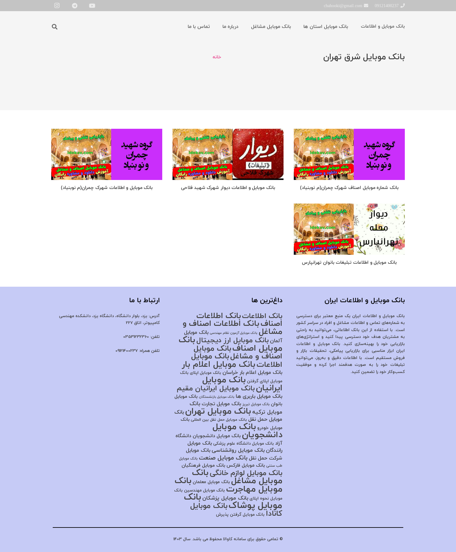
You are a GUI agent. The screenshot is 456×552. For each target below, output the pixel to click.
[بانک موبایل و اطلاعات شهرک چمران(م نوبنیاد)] (106, 132)
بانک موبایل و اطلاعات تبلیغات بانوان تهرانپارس (349, 262)
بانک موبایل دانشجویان (247, 431)
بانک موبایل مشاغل (237, 477)
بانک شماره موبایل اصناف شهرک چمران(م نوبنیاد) (349, 188)
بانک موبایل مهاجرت (228, 485)
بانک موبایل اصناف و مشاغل (238, 352)
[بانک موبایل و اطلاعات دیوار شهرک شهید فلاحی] (228, 132)
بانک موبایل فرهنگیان (203, 465)
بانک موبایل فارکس (245, 465)
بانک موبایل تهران (218, 411)
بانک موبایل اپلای (205, 373)
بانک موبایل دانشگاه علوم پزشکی (243, 444)
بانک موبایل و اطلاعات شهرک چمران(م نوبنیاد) (107, 188)
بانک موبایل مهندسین (204, 490)
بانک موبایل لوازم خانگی (246, 473)
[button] (54, 26)
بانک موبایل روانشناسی (238, 450)
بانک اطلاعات (262, 316)
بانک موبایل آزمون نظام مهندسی (233, 333)
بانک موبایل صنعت (223, 458)
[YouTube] (92, 5)
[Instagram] (56, 5)
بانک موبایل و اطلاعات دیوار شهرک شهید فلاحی (228, 188)
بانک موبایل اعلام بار (218, 364)
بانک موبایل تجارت (221, 404)
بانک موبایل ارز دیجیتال (232, 340)
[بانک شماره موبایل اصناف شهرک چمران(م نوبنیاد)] (349, 132)
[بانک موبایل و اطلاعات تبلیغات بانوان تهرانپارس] (349, 207)
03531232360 (136, 337)
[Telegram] (74, 5)
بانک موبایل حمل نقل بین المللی (219, 420)
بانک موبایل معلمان (211, 482)
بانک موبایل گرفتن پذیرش (240, 515)
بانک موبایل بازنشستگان (217, 397)
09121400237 (126, 351)
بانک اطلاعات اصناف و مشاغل (232, 328)
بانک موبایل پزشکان (225, 498)
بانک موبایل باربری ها (259, 396)
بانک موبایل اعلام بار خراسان (252, 372)
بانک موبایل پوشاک (233, 501)
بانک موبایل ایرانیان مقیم (216, 388)
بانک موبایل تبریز (256, 404)
